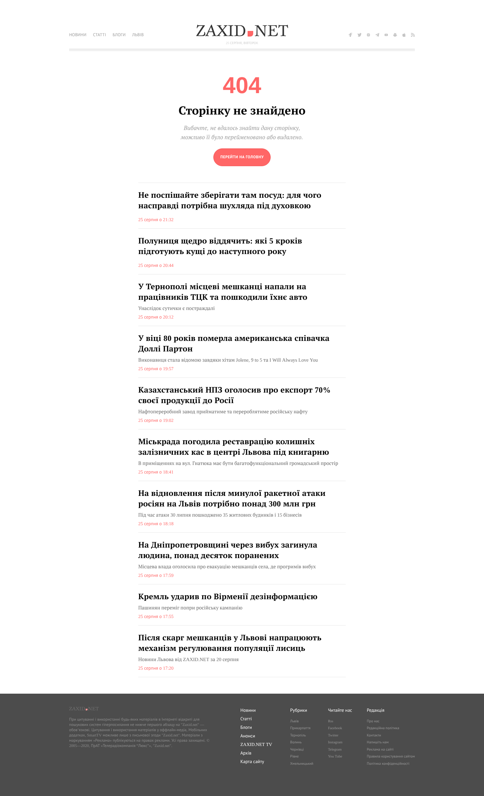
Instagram (335, 742)
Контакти (374, 735)
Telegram (334, 749)
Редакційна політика (383, 728)
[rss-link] (413, 35)
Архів (245, 753)
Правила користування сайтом (391, 756)
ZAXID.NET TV (256, 744)
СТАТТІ (99, 35)
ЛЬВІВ (138, 35)
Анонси (247, 736)
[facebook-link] (351, 35)
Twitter (333, 735)
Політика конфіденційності (388, 763)
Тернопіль (298, 735)
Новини (248, 710)
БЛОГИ (119, 35)
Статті (246, 719)
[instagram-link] (368, 35)
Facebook (335, 728)
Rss (330, 721)
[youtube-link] (386, 35)
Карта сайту (252, 761)
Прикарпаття (300, 728)
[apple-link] (404, 35)
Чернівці (297, 749)
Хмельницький (301, 763)
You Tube (335, 756)
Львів (294, 721)
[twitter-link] (360, 35)
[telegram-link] (377, 35)
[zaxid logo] (241, 31)
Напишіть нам (378, 742)
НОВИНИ (77, 35)
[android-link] (395, 35)
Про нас (373, 721)
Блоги (246, 727)
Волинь (296, 742)
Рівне (294, 756)
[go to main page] (242, 157)
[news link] (242, 206)
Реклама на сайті (380, 749)
